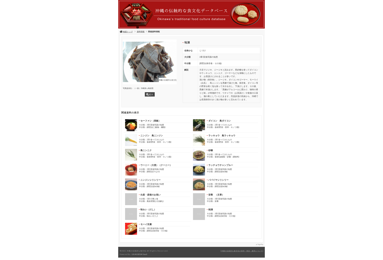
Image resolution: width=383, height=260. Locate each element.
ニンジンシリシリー (150, 179)
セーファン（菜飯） (150, 120)
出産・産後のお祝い (150, 194)
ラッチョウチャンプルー (220, 165)
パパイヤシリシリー (218, 179)
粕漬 (210, 209)
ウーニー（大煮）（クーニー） (156, 165)
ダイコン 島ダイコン (219, 120)
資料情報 (141, 31)
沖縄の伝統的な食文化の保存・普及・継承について (242, 251)
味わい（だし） (148, 209)
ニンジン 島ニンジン (151, 135)
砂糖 (210, 150)
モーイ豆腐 (146, 224)
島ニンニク (146, 150)
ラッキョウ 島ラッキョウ (221, 135)
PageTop (260, 244)
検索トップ (128, 31)
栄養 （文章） (216, 194)
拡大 (151, 94)
